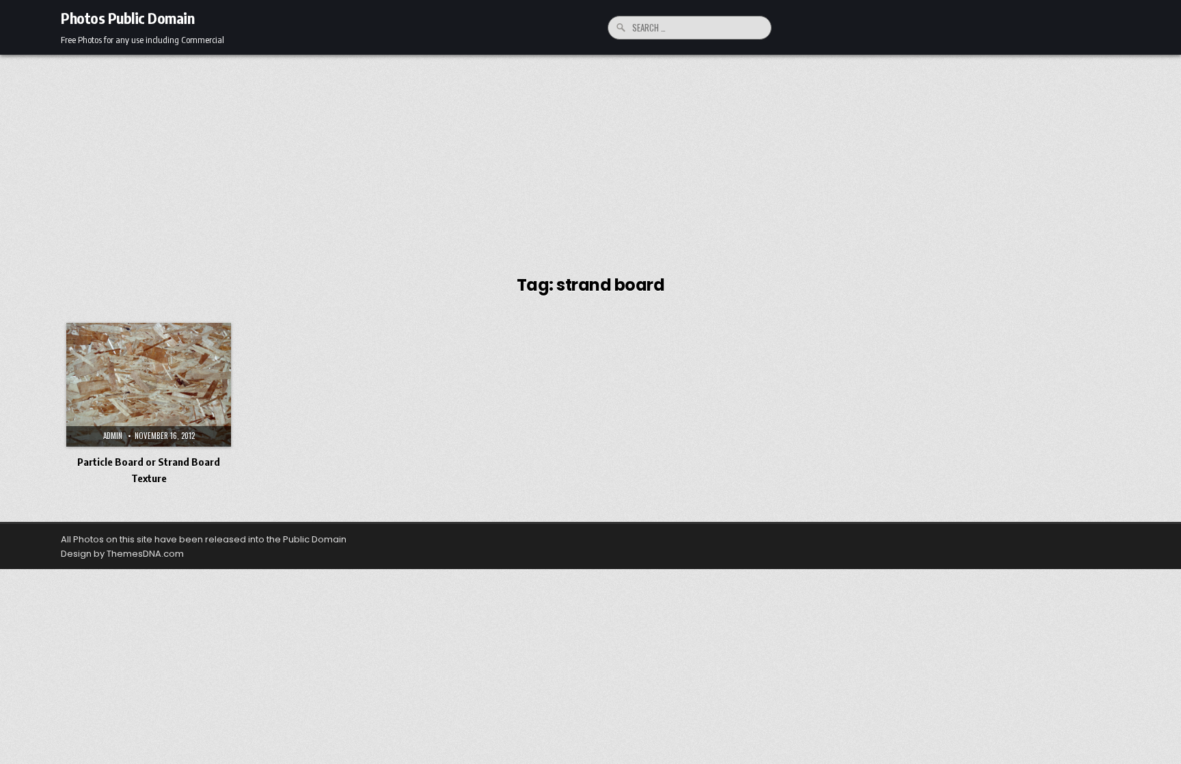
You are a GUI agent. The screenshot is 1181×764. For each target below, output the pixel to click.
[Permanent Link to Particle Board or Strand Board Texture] (148, 385)
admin (112, 435)
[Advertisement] (590, 157)
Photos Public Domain (127, 17)
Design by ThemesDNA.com (122, 553)
